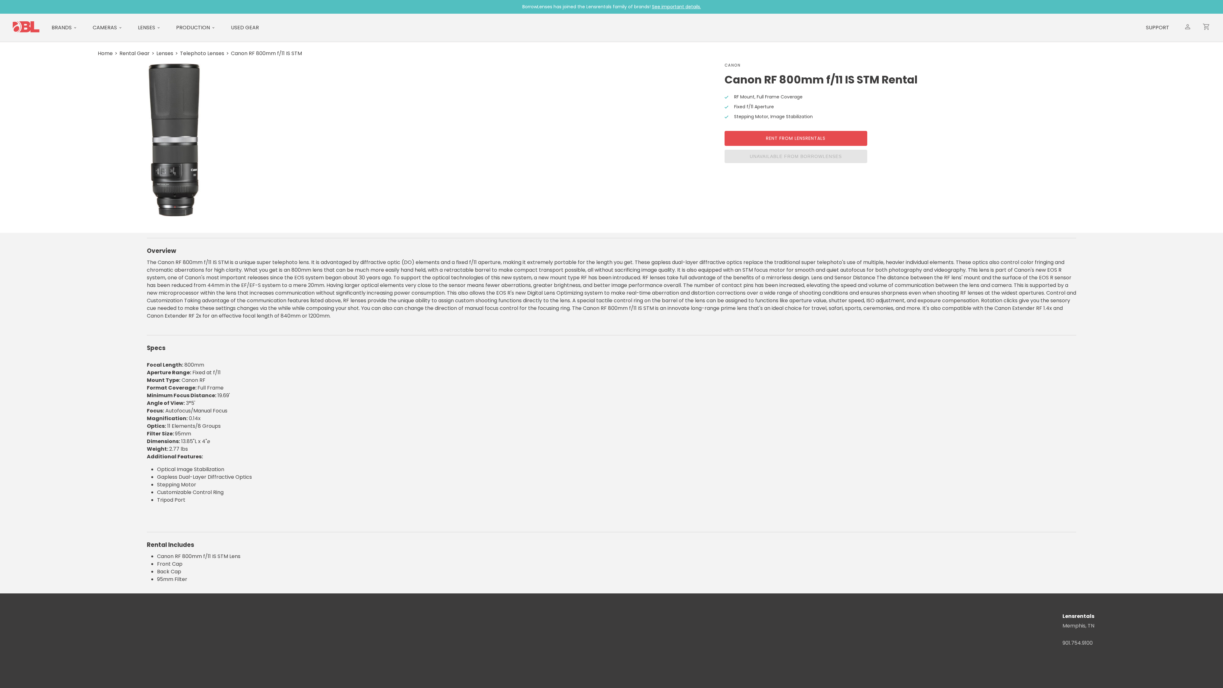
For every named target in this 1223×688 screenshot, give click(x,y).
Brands (62, 27)
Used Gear (245, 27)
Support (1157, 27)
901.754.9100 (1077, 643)
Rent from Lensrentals (796, 138)
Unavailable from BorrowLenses (796, 156)
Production (193, 27)
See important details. (676, 7)
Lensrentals (1078, 616)
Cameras (105, 27)
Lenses (146, 27)
